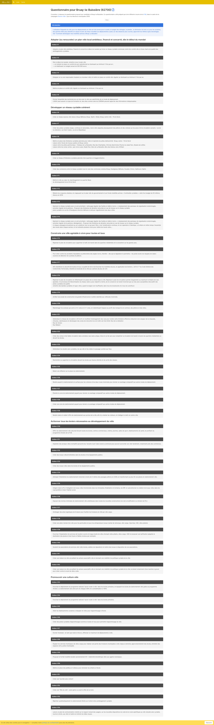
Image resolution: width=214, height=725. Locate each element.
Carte (23, 2)
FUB (145, 14)
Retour (107, 20)
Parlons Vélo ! (62, 16)
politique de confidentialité (50, 722)
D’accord (209, 722)
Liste (17, 2)
